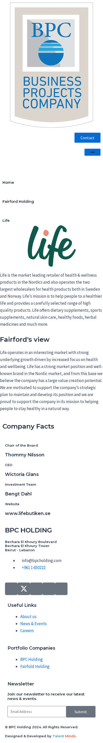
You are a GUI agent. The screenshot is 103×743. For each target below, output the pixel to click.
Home (8, 182)
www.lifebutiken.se (27, 513)
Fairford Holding (18, 201)
